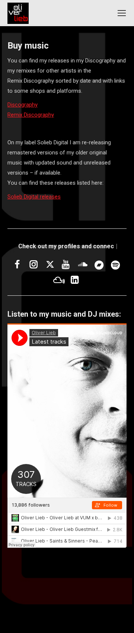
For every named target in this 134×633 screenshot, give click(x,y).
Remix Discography (30, 114)
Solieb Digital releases (34, 196)
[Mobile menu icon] (122, 13)
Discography (22, 104)
